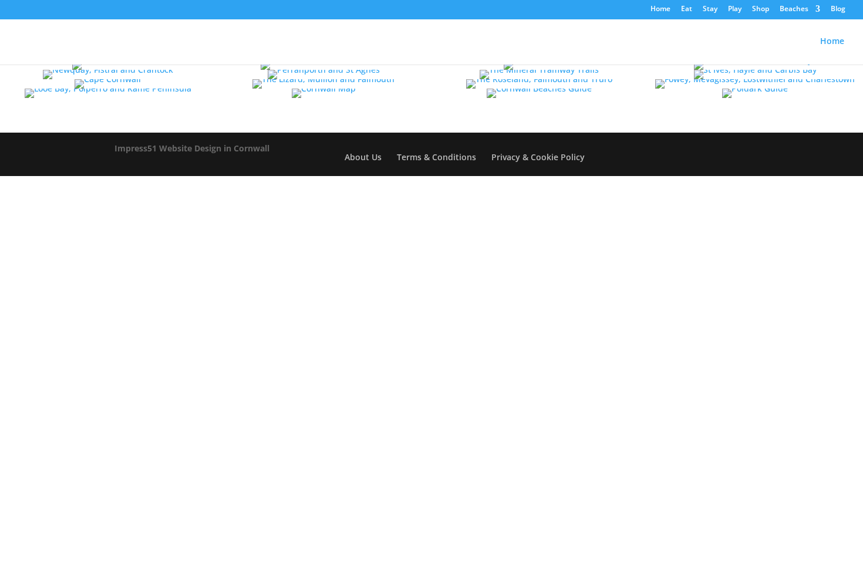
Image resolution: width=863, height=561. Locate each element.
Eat (686, 9)
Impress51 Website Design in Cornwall (191, 148)
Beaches (794, 9)
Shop (760, 9)
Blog (838, 9)
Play (734, 9)
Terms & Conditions (436, 157)
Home (832, 41)
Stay (710, 9)
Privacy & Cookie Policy (538, 157)
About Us (363, 157)
